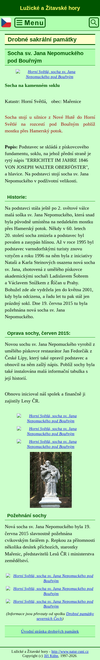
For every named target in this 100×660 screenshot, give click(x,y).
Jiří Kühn (51, 656)
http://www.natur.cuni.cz (70, 652)
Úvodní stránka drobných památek (50, 631)
